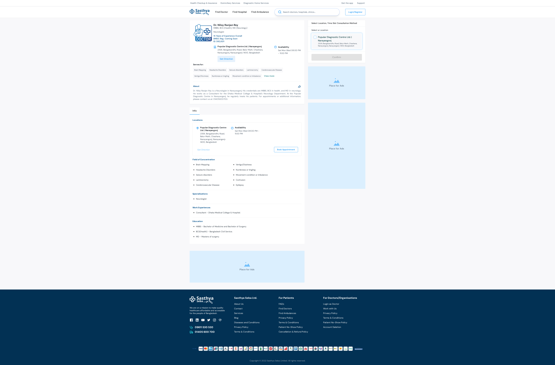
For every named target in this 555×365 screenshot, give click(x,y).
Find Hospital (240, 11)
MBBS (216, 28)
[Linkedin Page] (197, 320)
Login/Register (355, 12)
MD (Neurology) (240, 28)
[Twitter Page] (208, 320)
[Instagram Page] (214, 320)
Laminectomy (202, 180)
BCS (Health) (226, 28)
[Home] (199, 11)
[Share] (299, 86)
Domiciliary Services (230, 3)
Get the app (347, 3)
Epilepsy (240, 185)
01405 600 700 (205, 332)
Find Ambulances (287, 313)
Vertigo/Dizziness (244, 164)
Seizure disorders (204, 175)
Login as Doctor (331, 304)
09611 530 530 (204, 327)
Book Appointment (286, 149)
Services (238, 313)
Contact (238, 308)
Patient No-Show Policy (291, 327)
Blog (236, 317)
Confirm (336, 57)
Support (361, 3)
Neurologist (201, 199)
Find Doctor (221, 11)
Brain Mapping (202, 164)
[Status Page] (220, 320)
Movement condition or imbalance (252, 175)
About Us (239, 304)
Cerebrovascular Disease (207, 185)
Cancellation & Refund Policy (293, 331)
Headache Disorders (205, 169)
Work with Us (330, 308)
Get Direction (226, 59)
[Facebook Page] (191, 320)
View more (269, 76)
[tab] (195, 111)
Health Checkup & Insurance (203, 3)
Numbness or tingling (246, 169)
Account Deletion (332, 327)
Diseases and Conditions (247, 322)
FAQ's (281, 304)
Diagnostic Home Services (256, 3)
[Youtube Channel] (203, 320)
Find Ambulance (260, 11)
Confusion (240, 180)
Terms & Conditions (244, 331)
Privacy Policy (241, 327)
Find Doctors (285, 308)
